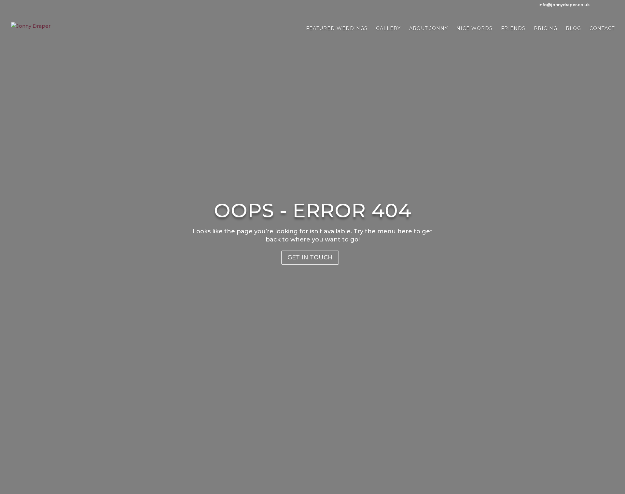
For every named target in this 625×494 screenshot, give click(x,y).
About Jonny (428, 28)
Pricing (545, 28)
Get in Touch (310, 257)
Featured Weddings (337, 28)
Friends (513, 28)
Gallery (388, 28)
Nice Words (474, 28)
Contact (602, 28)
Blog (573, 28)
